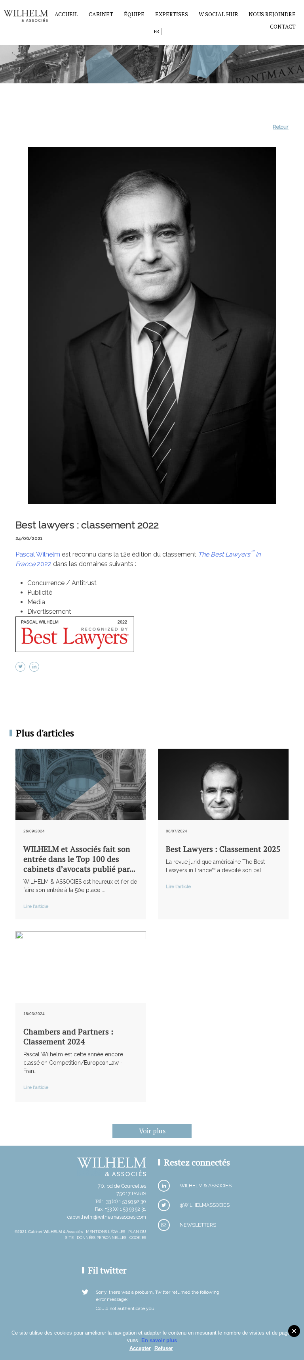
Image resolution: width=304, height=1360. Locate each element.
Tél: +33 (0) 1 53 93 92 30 (120, 1201)
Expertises (171, 14)
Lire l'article (35, 906)
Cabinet (101, 14)
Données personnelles (101, 1237)
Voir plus (152, 1130)
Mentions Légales (105, 1231)
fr (156, 31)
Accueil (66, 14)
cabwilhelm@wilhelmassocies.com (106, 1217)
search (145, 32)
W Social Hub (218, 14)
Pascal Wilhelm (37, 554)
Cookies (137, 1237)
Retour (281, 127)
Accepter (140, 1348)
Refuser (163, 1348)
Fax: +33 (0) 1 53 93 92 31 (120, 1209)
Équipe (134, 14)
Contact (283, 26)
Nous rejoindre (272, 14)
